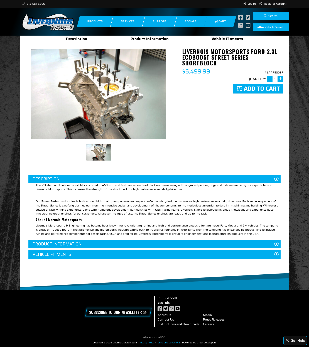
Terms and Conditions (168, 342)
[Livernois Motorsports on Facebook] (241, 18)
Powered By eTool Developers (199, 342)
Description (76, 39)
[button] (271, 16)
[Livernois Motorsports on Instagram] (241, 26)
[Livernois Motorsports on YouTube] (248, 26)
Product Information (149, 39)
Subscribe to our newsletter (115, 312)
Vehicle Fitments (227, 39)
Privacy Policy (146, 342)
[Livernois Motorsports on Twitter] (248, 18)
